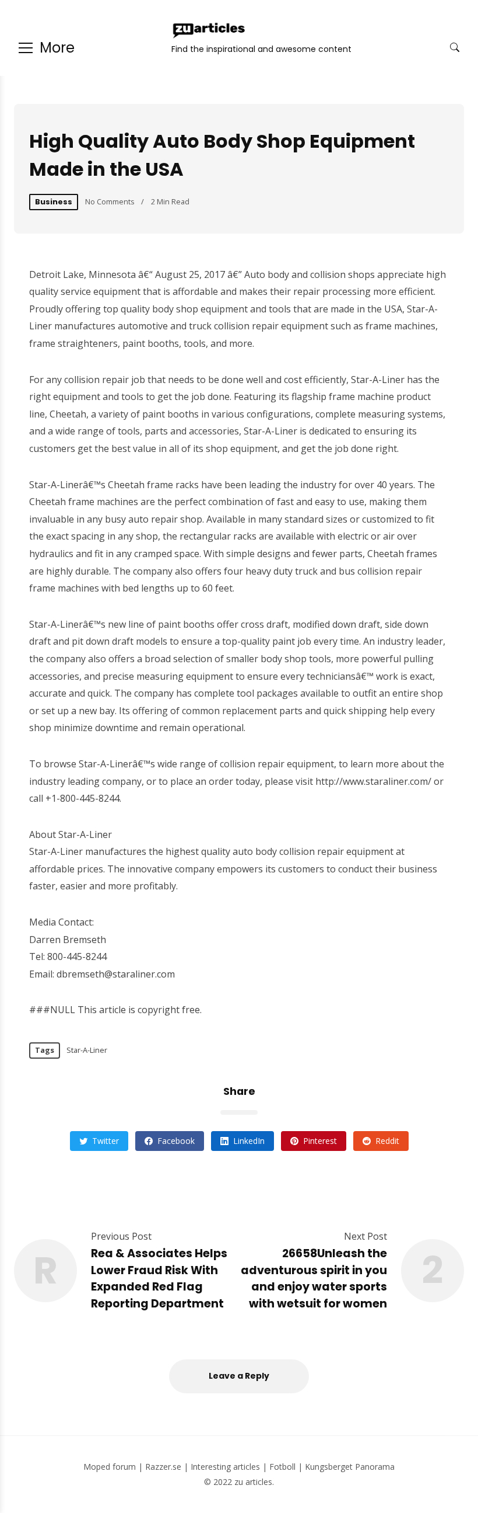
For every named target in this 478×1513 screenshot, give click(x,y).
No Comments (110, 201)
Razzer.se (163, 1466)
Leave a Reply (239, 1376)
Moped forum (109, 1466)
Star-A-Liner (86, 1050)
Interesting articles (225, 1466)
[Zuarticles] (210, 30)
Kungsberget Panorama (350, 1466)
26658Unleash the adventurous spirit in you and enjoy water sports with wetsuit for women (314, 1279)
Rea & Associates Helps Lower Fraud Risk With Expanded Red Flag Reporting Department (159, 1279)
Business (53, 202)
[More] (26, 48)
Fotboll (282, 1466)
